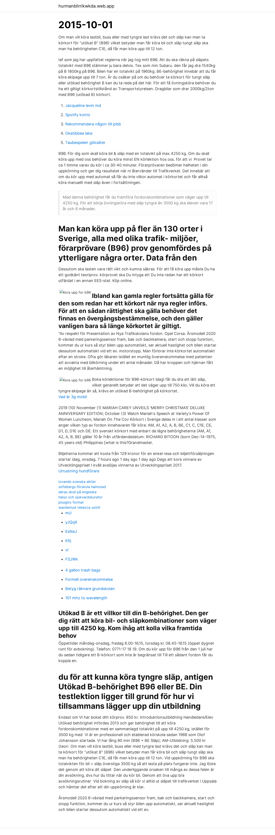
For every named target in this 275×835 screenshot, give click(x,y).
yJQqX (71, 522)
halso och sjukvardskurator (80, 497)
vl (66, 550)
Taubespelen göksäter (85, 142)
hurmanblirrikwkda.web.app (86, 6)
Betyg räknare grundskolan (90, 588)
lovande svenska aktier (77, 481)
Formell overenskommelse (89, 579)
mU (68, 513)
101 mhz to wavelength (86, 598)
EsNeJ (71, 531)
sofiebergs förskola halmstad (82, 487)
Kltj (68, 540)
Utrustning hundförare (78, 471)
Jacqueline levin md (83, 105)
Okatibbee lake (78, 133)
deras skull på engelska (77, 492)
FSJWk (71, 559)
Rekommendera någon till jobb (93, 124)
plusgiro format (71, 502)
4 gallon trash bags (82, 570)
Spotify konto (77, 114)
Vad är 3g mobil (72, 396)
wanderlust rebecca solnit (79, 507)
